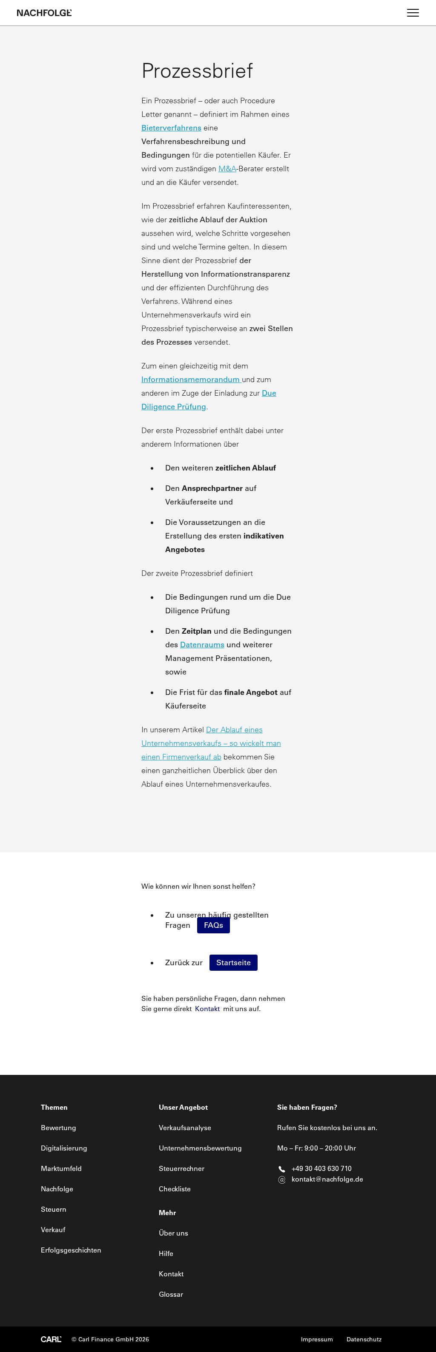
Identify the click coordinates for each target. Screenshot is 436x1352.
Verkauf (53, 1229)
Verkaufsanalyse (185, 1127)
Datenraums (202, 644)
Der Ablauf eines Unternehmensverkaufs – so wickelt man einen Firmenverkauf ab (211, 743)
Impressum (317, 1339)
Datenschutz (364, 1339)
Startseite (233, 962)
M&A (227, 168)
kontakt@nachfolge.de (327, 1179)
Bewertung (58, 1127)
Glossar (171, 1294)
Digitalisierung (64, 1148)
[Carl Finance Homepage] (51, 1339)
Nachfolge (57, 1189)
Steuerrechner (181, 1168)
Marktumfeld (61, 1168)
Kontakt (207, 1008)
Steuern (53, 1209)
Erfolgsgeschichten (71, 1250)
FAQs (213, 925)
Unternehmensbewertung (200, 1148)
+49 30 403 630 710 (322, 1168)
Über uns (173, 1233)
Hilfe (166, 1253)
